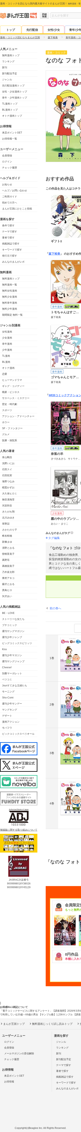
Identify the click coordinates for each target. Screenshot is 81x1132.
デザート (7, 715)
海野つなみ (8, 481)
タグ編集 (54, 538)
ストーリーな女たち (13, 619)
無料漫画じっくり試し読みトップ (52, 1023)
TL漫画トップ (9, 103)
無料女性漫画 (9, 290)
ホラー (6, 422)
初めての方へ (9, 202)
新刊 (4, 67)
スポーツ (7, 410)
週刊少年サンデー (12, 703)
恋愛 (4, 374)
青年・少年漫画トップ (14, 97)
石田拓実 (7, 475)
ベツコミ (7, 679)
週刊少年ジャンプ (12, 637)
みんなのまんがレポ (13, 261)
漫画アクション (11, 721)
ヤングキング (9, 709)
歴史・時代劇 (9, 404)
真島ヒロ (7, 590)
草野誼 (6, 523)
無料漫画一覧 (9, 284)
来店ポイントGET (12, 132)
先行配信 (32, 29)
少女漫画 (7, 337)
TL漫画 (6, 355)
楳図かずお (8, 487)
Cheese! (7, 667)
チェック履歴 (9, 167)
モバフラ (7, 727)
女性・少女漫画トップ (14, 91)
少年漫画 (7, 349)
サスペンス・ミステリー (15, 398)
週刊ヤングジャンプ (13, 661)
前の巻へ (55, 608)
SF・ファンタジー (12, 428)
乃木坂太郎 (8, 572)
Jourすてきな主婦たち (14, 685)
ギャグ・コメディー (13, 386)
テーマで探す (9, 231)
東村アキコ (8, 578)
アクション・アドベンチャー (18, 416)
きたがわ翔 (8, 511)
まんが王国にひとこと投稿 (17, 208)
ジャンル (7, 79)
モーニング (8, 691)
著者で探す (8, 237)
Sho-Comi (8, 697)
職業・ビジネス (11, 392)
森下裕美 (54, 253)
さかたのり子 (9, 529)
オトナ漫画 (8, 368)
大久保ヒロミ (9, 493)
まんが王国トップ (14, 1023)
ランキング (8, 61)
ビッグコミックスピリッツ (17, 643)
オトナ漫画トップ (12, 115)
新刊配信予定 (9, 73)
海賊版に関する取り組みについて (18, 829)
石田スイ (7, 469)
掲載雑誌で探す (11, 243)
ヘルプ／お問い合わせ (14, 190)
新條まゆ (7, 541)
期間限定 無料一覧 (12, 314)
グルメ (6, 434)
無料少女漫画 (9, 296)
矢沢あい (7, 596)
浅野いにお (8, 463)
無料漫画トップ (11, 55)
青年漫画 (7, 343)
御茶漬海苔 (8, 499)
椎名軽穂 (7, 535)
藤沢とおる (8, 584)
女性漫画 (7, 331)
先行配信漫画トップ (13, 85)
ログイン (7, 161)
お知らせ (7, 184)
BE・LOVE (8, 613)
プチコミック (9, 625)
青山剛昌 (7, 457)
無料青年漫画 (9, 302)
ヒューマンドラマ (12, 380)
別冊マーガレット (12, 673)
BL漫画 (6, 361)
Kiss (4, 649)
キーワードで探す (12, 249)
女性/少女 (54, 29)
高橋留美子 (8, 566)
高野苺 (6, 560)
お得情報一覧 (9, 138)
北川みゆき (8, 517)
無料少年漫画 (9, 308)
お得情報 (9, 1081)
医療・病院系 (9, 440)
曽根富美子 (8, 553)
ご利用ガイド (9, 196)
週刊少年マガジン (12, 655)
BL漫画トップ (10, 109)
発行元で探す (9, 255)
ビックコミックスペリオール (18, 733)
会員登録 (7, 155)
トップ (10, 29)
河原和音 (7, 505)
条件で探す (8, 225)
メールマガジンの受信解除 (19, 1053)
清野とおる (8, 547)
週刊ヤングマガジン (13, 631)
